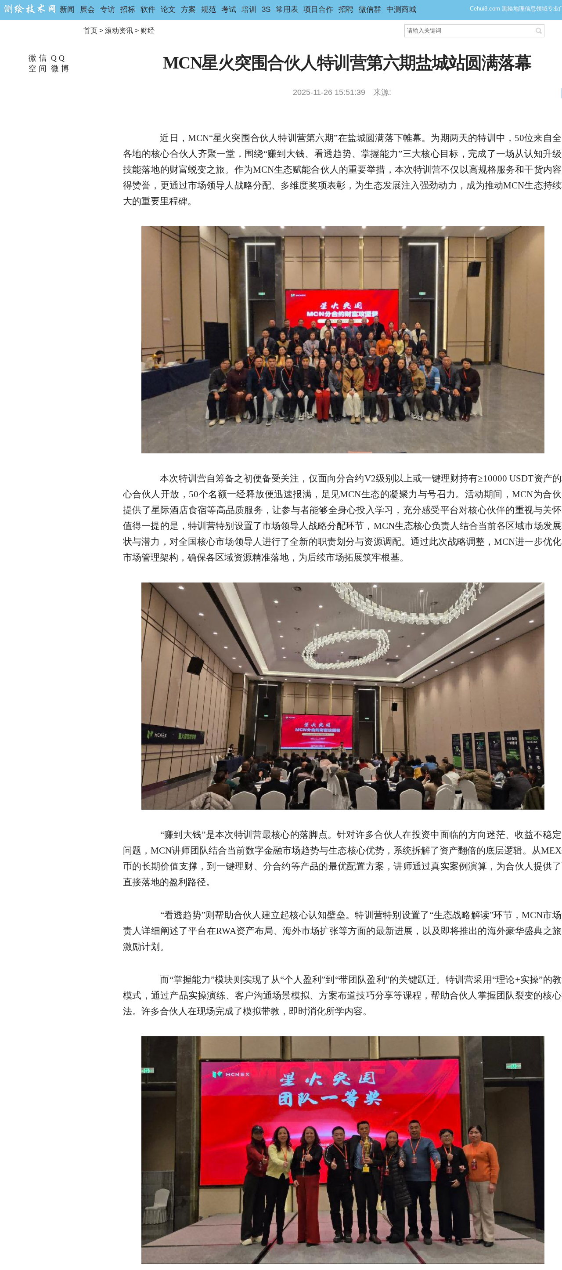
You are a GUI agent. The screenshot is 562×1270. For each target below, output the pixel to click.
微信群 (370, 9)
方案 (188, 9)
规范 (208, 9)
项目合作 (318, 9)
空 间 (36, 68)
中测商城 (401, 9)
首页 (90, 30)
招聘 (346, 9)
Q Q (57, 58)
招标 (127, 9)
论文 (168, 9)
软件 (147, 9)
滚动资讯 (119, 30)
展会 (87, 9)
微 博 (59, 68)
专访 (107, 9)
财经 (147, 30)
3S (266, 9)
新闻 (67, 9)
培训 (248, 9)
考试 (228, 9)
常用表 (287, 9)
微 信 (36, 58)
